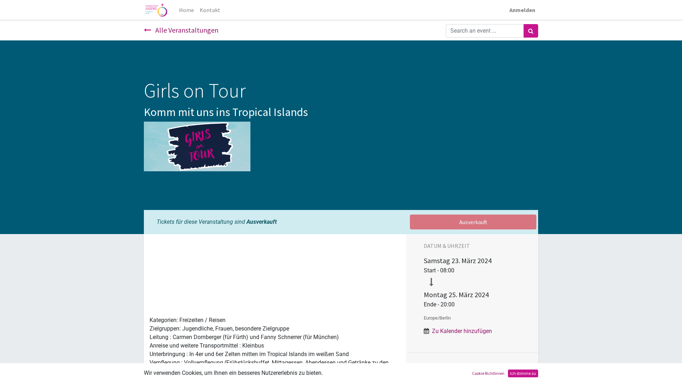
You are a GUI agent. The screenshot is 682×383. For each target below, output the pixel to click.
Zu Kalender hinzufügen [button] (462, 331)
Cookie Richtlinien (488, 373)
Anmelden (522, 9)
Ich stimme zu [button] (523, 373)
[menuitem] (186, 10)
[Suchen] (531, 31)
